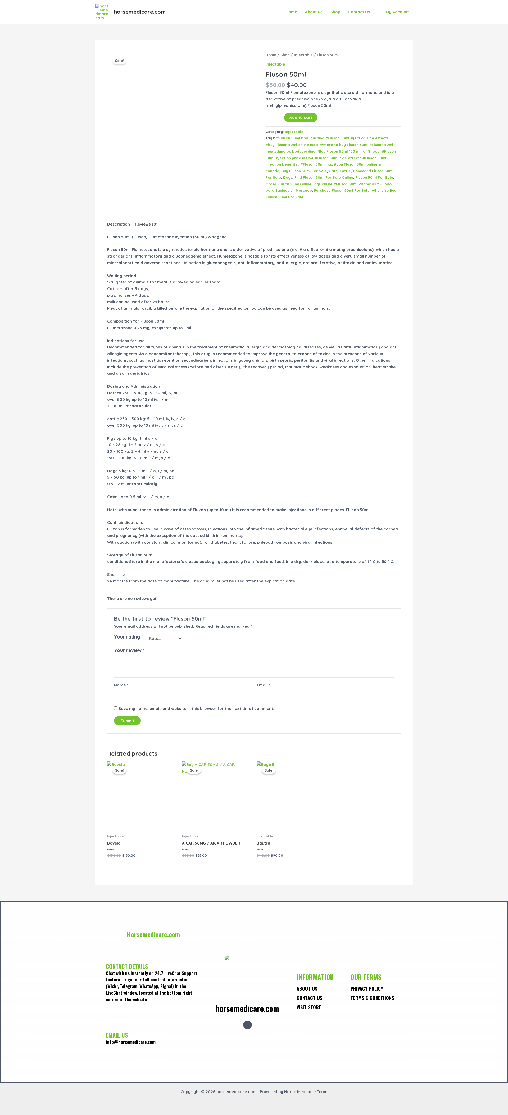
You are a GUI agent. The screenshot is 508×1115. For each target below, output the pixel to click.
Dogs (287, 177)
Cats (333, 170)
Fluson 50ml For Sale (374, 177)
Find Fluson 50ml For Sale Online (323, 177)
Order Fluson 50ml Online (288, 184)
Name (121, 684)
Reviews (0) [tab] (146, 224)
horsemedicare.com (140, 11)
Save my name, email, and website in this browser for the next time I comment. (196, 708)
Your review (129, 650)
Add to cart (300, 117)
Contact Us (359, 11)
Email (263, 684)
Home (291, 11)
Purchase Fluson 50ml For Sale (342, 190)
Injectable (303, 55)
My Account (397, 11)
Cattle (345, 170)
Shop (335, 11)
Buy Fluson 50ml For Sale (304, 170)
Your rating (128, 637)
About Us (314, 11)
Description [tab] (118, 224)
